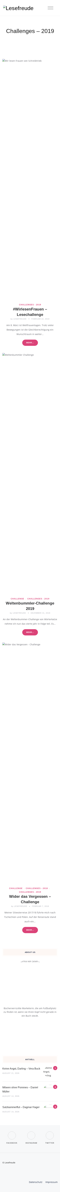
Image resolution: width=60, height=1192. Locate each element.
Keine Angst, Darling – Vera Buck (21, 1068)
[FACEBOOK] (11, 1133)
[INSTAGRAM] (31, 1133)
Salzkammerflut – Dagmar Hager (21, 1107)
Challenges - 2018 (37, 888)
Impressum (51, 1182)
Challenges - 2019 (30, 305)
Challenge (17, 599)
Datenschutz (35, 1182)
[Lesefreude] (19, 8)
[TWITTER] (49, 1133)
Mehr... (30, 343)
